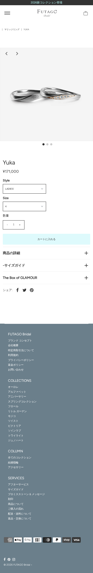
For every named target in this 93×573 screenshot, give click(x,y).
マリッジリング (11, 29)
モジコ (12, 416)
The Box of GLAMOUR (20, 278)
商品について (16, 503)
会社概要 (13, 345)
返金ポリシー (16, 364)
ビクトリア (14, 425)
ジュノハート (16, 440)
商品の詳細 (11, 253)
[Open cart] (85, 13)
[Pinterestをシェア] (32, 290)
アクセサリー (16, 467)
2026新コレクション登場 (46, 2)
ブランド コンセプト (20, 340)
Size (6, 198)
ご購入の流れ (16, 508)
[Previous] (6, 53)
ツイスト (13, 420)
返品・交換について (19, 518)
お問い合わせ (16, 369)
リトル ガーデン (17, 411)
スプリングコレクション (22, 401)
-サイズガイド (14, 265)
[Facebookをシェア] (17, 290)
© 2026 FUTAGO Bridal (17, 564)
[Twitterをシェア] (24, 290)
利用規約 (13, 355)
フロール (13, 406)
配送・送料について (19, 513)
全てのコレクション (19, 457)
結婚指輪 (13, 462)
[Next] (16, 53)
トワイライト (16, 435)
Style (6, 180)
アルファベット (17, 391)
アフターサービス (18, 484)
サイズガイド (16, 489)
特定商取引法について (21, 350)
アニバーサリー (17, 396)
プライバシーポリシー (21, 360)
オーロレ (13, 387)
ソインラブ (14, 430)
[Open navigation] (7, 13)
